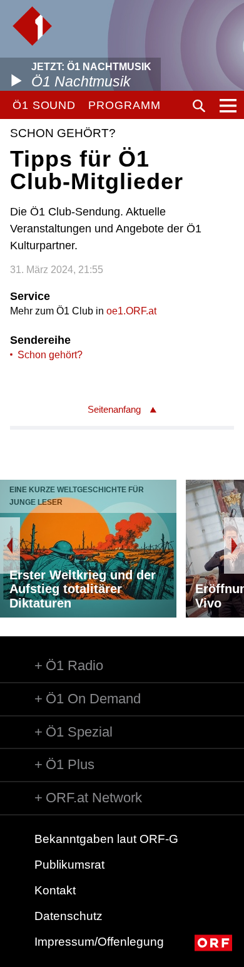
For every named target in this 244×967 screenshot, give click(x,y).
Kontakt (55, 890)
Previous (10, 545)
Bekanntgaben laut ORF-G (106, 838)
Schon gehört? (50, 354)
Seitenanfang (114, 409)
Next (234, 545)
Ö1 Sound (44, 105)
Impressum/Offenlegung (99, 941)
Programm (124, 105)
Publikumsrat (69, 864)
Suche (199, 106)
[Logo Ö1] (32, 26)
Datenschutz (68, 916)
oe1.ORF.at (131, 311)
